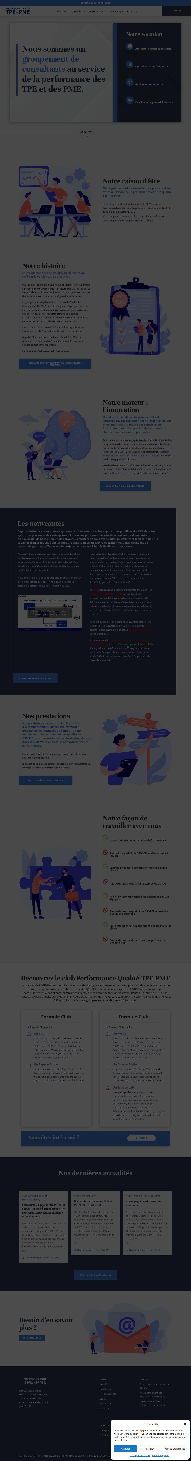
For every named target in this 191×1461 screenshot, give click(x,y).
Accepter (125, 1448)
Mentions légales (160, 1455)
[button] (185, 1424)
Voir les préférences (175, 1448)
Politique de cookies (140, 1455)
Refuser (150, 1448)
